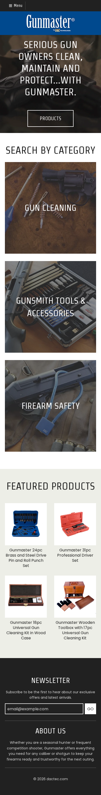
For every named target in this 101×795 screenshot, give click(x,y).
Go (90, 709)
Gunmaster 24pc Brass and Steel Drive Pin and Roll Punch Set (26, 557)
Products (50, 118)
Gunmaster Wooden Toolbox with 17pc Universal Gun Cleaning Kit (75, 630)
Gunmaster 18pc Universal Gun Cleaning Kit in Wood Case (26, 630)
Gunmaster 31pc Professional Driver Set (75, 555)
